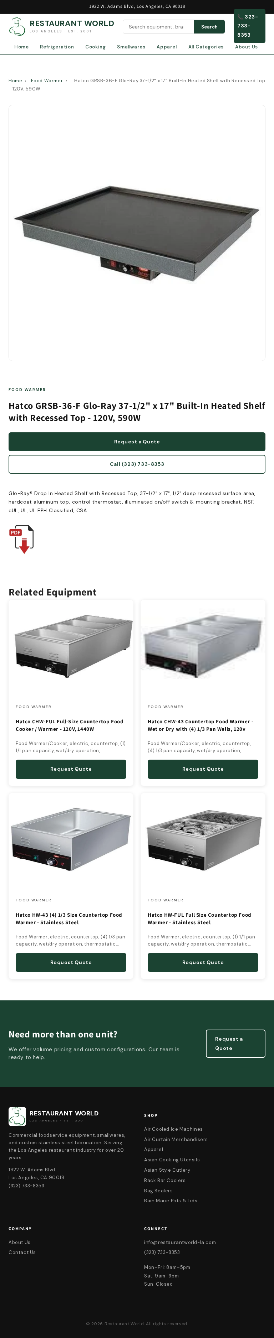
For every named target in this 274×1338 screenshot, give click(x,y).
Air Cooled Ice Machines (173, 1129)
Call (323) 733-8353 (137, 464)
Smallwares (131, 47)
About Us (246, 47)
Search (209, 27)
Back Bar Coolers (165, 1180)
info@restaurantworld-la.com (180, 1242)
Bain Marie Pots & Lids (170, 1201)
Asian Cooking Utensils (172, 1160)
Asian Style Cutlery (167, 1170)
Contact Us (22, 1252)
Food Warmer (47, 81)
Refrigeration (57, 47)
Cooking (95, 47)
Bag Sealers (158, 1191)
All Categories (206, 47)
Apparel (167, 47)
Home (21, 47)
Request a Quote (137, 441)
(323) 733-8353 (162, 1252)
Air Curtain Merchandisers (176, 1139)
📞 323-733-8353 (247, 26)
